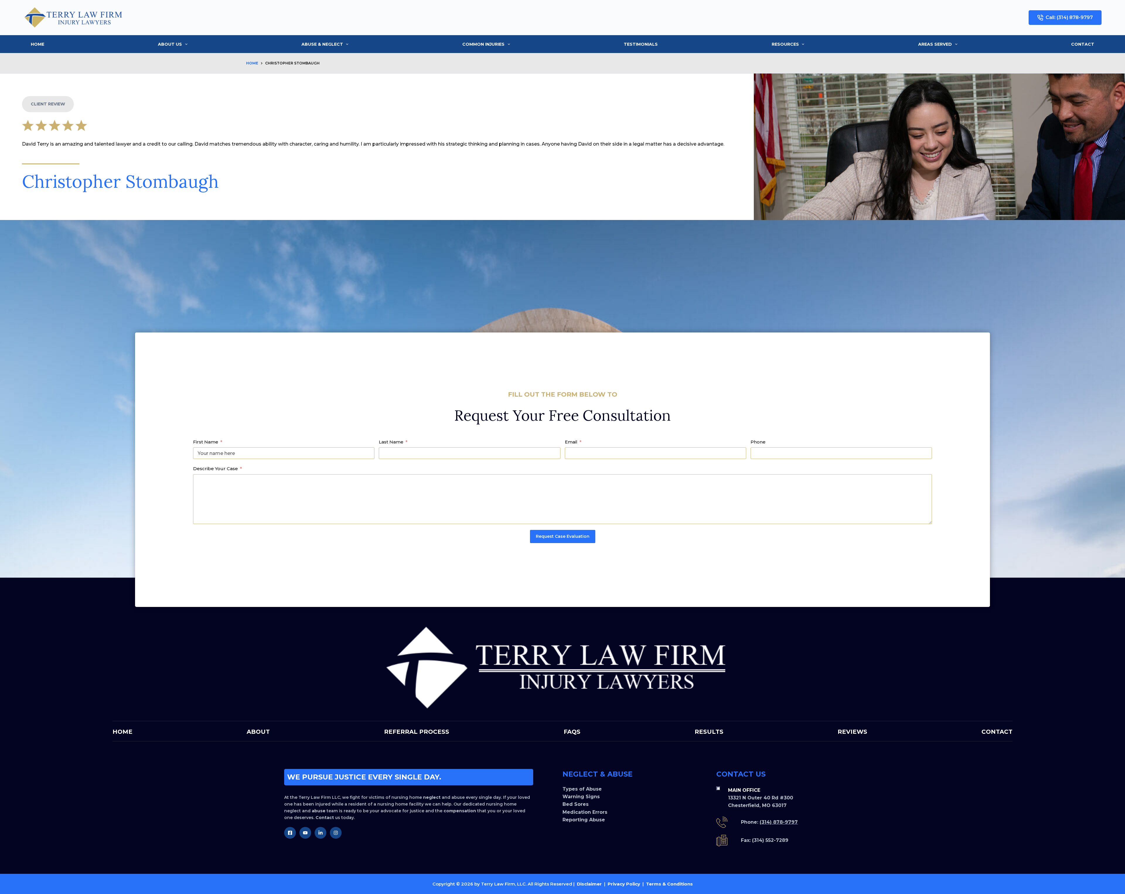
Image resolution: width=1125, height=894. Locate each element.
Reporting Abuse (583, 820)
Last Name (391, 442)
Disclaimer (589, 884)
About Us (170, 44)
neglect (432, 797)
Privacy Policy (624, 884)
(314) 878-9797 (779, 822)
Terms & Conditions (669, 884)
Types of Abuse (582, 789)
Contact (1082, 44)
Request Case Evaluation (562, 536)
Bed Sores (575, 804)
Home (37, 44)
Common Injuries (483, 44)
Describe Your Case (215, 468)
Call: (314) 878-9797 (1069, 17)
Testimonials (641, 44)
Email (571, 442)
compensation (460, 810)
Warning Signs (581, 796)
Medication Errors (584, 812)
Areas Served (935, 44)
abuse (318, 810)
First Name (205, 442)
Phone (758, 442)
